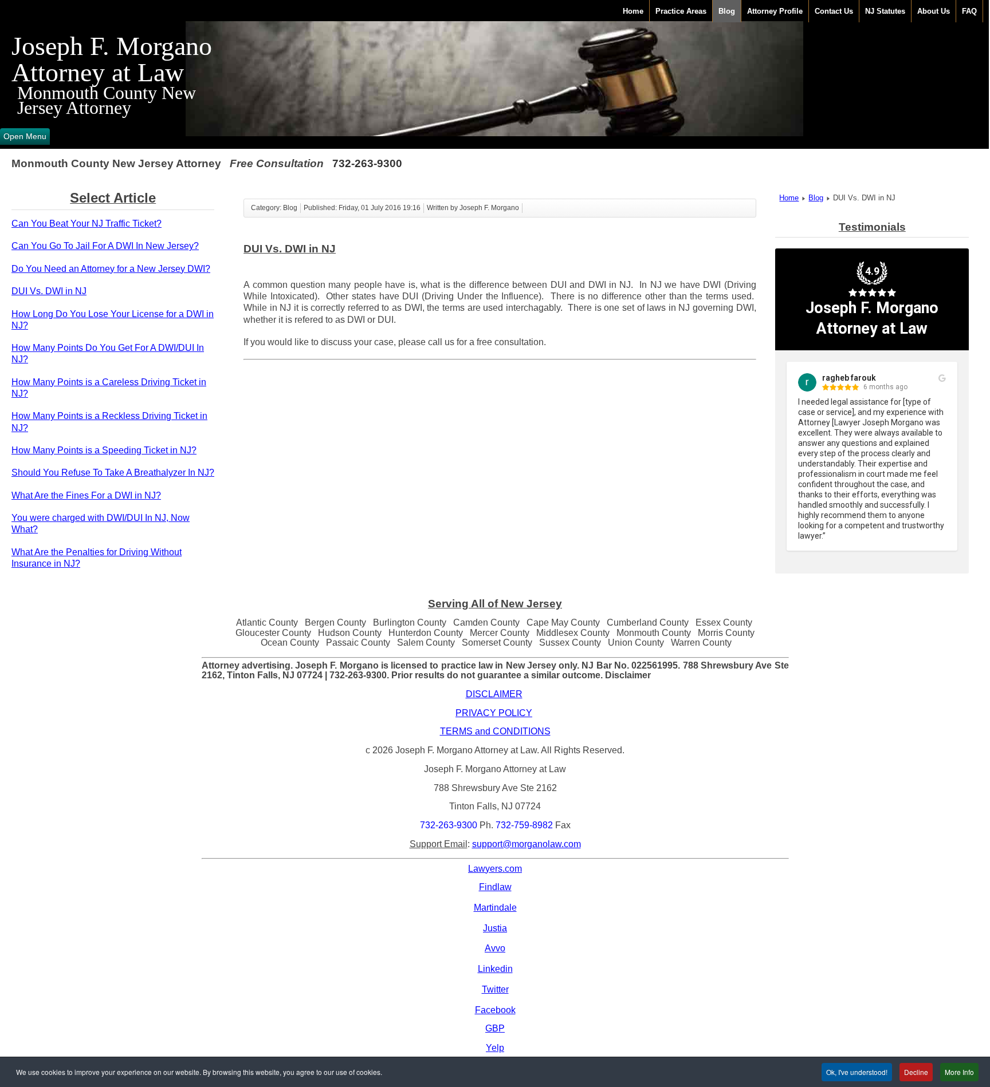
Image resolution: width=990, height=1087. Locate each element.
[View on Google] (942, 378)
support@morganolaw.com (526, 844)
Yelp (495, 1048)
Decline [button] (916, 1072)
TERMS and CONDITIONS (495, 731)
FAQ (969, 11)
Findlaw (495, 887)
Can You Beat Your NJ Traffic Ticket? (86, 223)
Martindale (495, 907)
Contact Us (834, 11)
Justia (495, 928)
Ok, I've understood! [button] (856, 1072)
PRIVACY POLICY (493, 713)
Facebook (495, 1010)
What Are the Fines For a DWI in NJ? (86, 495)
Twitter (495, 989)
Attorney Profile (775, 11)
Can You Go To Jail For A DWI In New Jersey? (105, 246)
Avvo (495, 948)
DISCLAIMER (494, 694)
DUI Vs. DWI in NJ (49, 291)
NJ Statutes (885, 11)
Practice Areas (680, 11)
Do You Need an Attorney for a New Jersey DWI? (110, 269)
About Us (933, 11)
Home (633, 11)
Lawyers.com (495, 868)
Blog (726, 11)
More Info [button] (959, 1072)
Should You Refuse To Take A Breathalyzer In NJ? (112, 472)
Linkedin (495, 969)
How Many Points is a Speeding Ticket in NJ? (104, 450)
